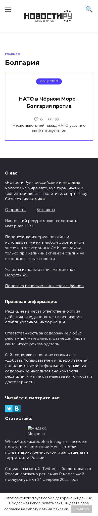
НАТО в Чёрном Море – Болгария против (49, 102)
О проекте (15, 209)
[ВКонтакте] (17, 408)
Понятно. (82, 509)
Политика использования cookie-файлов (44, 286)
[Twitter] (9, 408)
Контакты (46, 209)
